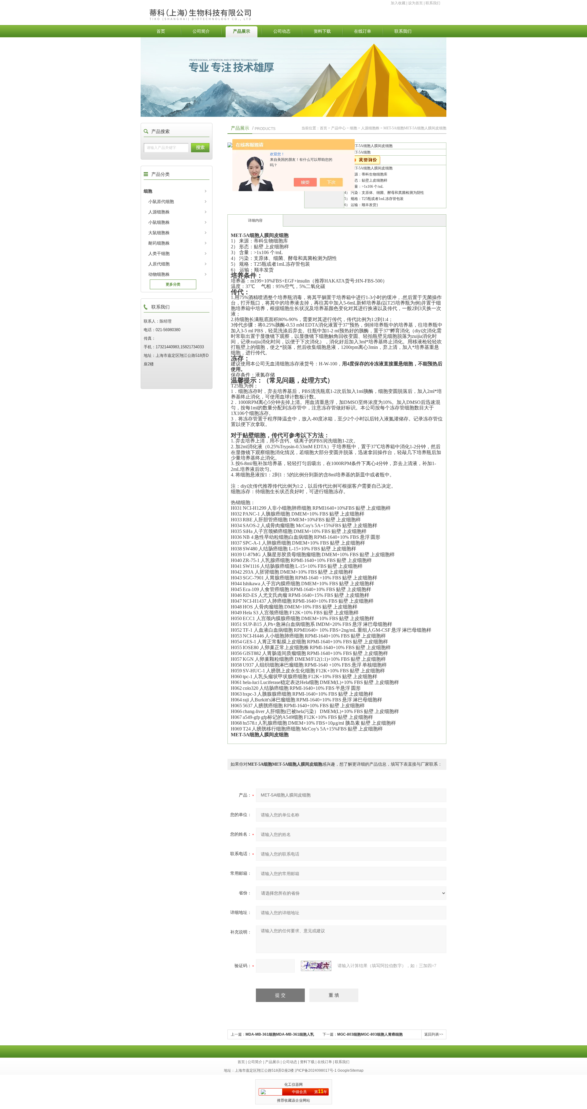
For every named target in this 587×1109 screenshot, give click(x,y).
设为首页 (415, 3)
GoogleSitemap (351, 1070)
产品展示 (241, 31)
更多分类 (173, 284)
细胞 (148, 191)
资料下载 (322, 31)
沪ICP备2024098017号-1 (316, 1070)
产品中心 (338, 128)
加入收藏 (398, 3)
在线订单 (362, 31)
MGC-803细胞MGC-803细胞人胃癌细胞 (370, 1034)
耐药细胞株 (159, 243)
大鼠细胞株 (159, 232)
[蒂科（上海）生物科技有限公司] (215, 8)
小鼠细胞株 (159, 222)
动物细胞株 (159, 274)
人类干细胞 (159, 253)
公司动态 (281, 31)
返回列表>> (433, 1034)
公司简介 (201, 31)
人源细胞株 (159, 211)
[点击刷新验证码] (316, 966)
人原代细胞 (159, 263)
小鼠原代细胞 (161, 201)
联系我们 (433, 3)
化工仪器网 (293, 1084)
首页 (161, 31)
